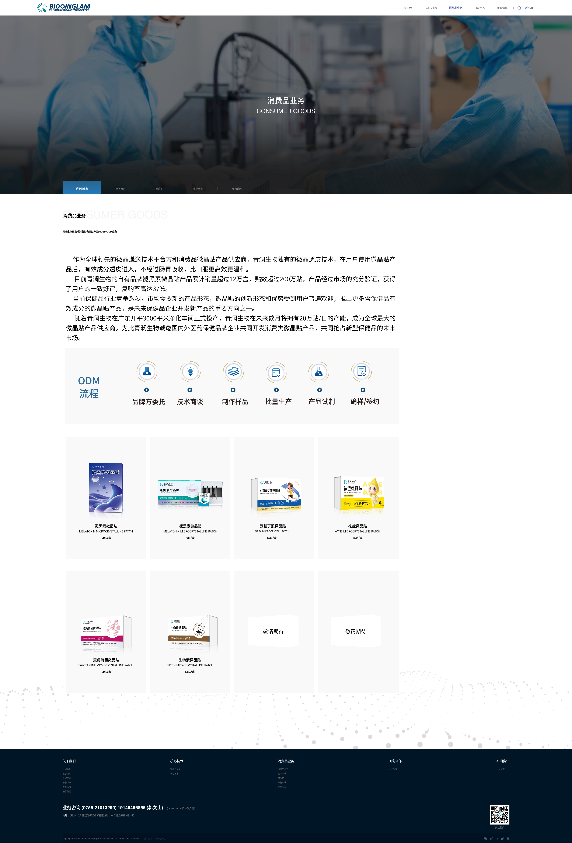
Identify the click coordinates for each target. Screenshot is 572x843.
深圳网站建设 (159, 838)
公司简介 (67, 768)
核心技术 (431, 8)
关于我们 (409, 8)
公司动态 (500, 768)
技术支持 (148, 838)
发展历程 (67, 786)
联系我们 (67, 791)
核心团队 (67, 773)
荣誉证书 (67, 782)
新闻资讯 (502, 8)
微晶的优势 (175, 768)
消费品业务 (455, 8)
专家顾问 (67, 777)
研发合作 (479, 8)
